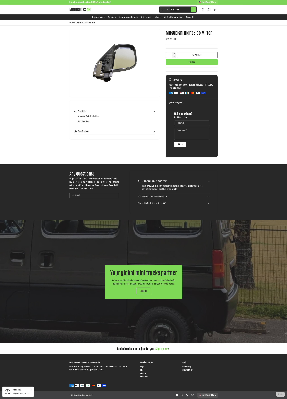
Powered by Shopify (87, 395)
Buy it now (192, 62)
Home (73, 23)
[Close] (31, 389)
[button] (99, 17)
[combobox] (183, 9)
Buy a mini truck (97, 17)
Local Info (189, 186)
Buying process (146, 17)
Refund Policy (186, 366)
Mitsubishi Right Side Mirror (86, 23)
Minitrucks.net (77, 395)
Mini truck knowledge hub (173, 17)
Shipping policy (187, 370)
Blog (142, 370)
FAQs (142, 366)
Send (179, 144)
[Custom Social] (192, 395)
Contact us (144, 376)
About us (143, 373)
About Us (143, 291)
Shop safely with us (177, 102)
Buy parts (111, 17)
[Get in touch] (209, 9)
